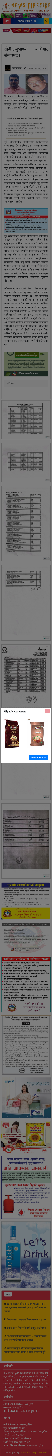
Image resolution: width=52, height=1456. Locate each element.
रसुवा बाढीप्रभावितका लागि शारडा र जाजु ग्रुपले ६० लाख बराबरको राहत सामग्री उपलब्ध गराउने (25, 1308)
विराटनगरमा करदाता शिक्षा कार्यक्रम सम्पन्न (26, 1319)
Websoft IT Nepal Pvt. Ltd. (34, 1453)
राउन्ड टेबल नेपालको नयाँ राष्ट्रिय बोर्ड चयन (26, 1328)
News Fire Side (27, 21)
